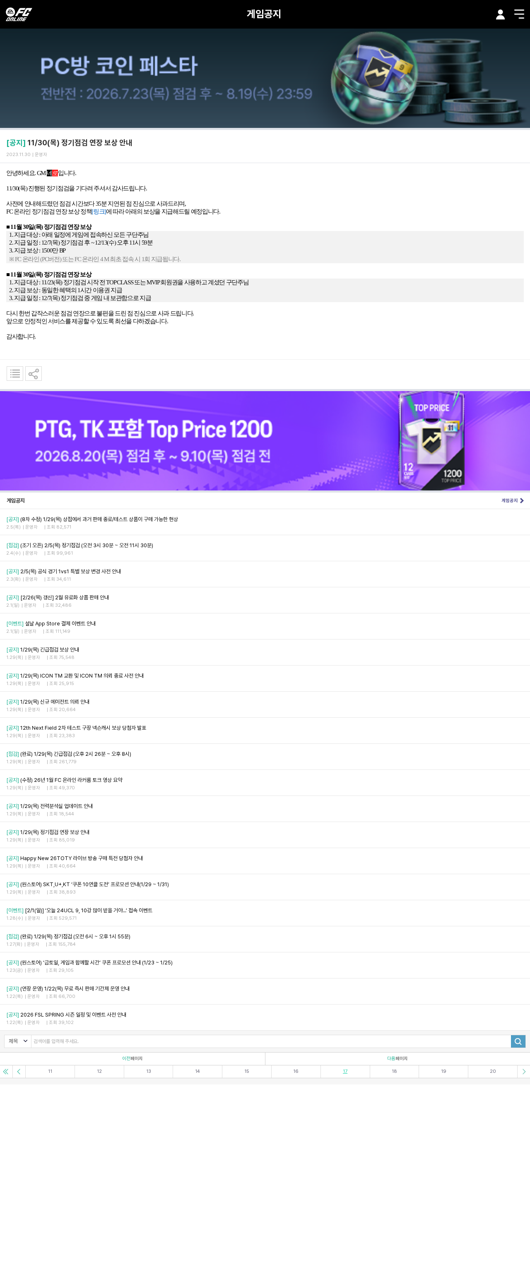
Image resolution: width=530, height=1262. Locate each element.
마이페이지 (500, 14)
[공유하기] (33, 373)
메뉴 (519, 14)
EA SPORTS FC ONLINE (19, 14)
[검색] (518, 1041)
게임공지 (264, 14)
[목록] (15, 373)
